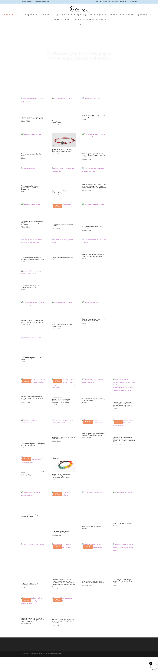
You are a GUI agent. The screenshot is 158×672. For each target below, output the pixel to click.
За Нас (96, 2)
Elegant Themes (37, 654)
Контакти (123, 2)
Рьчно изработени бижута (33, 15)
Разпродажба (98, 15)
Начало (9, 15)
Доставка (115, 2)
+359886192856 (27, 2)
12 (88, 86)
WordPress (58, 654)
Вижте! (79, 69)
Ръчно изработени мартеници (129, 15)
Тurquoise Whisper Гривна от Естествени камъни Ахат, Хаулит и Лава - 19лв (79, 56)
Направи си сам (59, 19)
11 (86, 86)
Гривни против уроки (70, 15)
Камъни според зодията (91, 19)
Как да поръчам (105, 2)
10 (84, 86)
